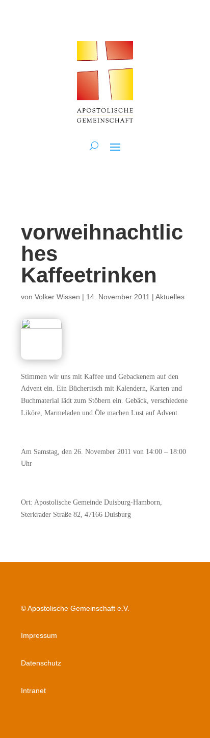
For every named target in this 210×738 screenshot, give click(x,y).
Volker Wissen (57, 297)
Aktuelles (170, 297)
